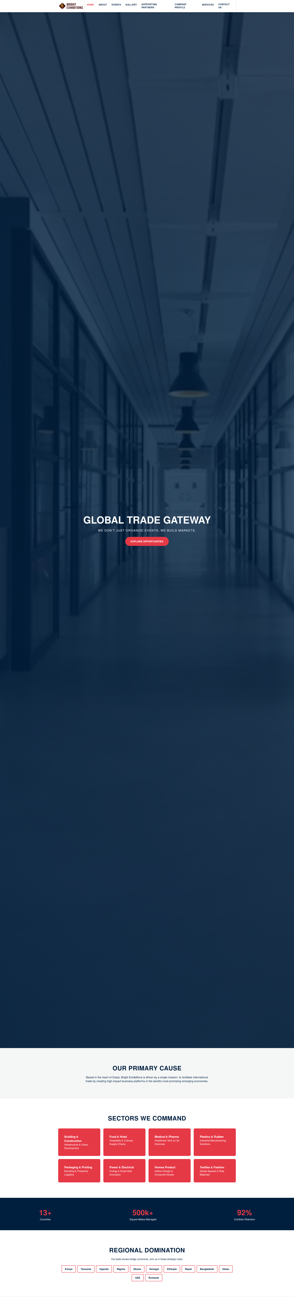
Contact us (224, 6)
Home (90, 4)
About (103, 4)
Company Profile (181, 6)
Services (208, 4)
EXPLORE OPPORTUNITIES (147, 541)
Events (116, 4)
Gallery (131, 4)
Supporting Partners (149, 6)
